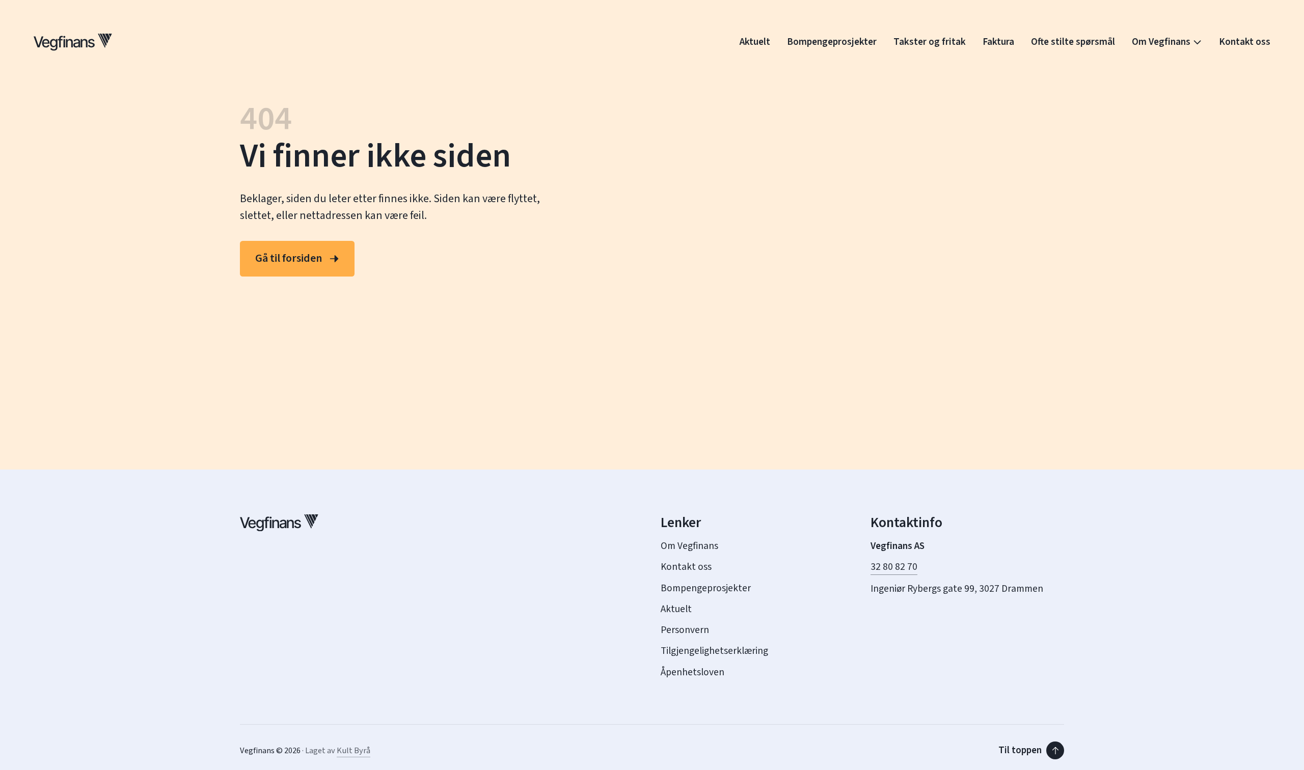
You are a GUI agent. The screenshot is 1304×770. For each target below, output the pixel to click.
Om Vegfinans (1161, 42)
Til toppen (1020, 750)
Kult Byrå (353, 751)
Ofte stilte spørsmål (1073, 42)
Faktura (998, 42)
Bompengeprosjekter (832, 42)
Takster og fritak (929, 42)
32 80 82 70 (894, 567)
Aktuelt (755, 42)
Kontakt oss (1244, 42)
